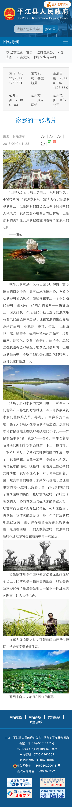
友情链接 (54, 717)
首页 (29, 52)
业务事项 (49, 57)
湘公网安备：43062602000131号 (38, 765)
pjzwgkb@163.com (44, 748)
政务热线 (36, 722)
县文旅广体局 (29, 57)
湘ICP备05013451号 (41, 743)
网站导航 (11, 41)
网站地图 (16, 717)
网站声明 (35, 717)
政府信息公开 (46, 52)
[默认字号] (51, 137)
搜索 (49, 29)
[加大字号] (43, 137)
